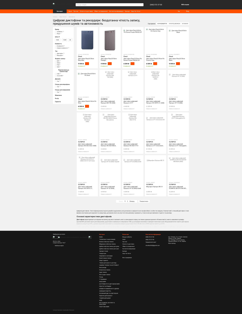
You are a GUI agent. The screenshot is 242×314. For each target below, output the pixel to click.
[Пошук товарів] (141, 4)
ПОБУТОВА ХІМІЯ (104, 306)
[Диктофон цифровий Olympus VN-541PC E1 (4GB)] (155, 83)
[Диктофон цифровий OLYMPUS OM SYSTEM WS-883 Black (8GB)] (178, 168)
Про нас (75, 11)
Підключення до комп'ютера (63, 70)
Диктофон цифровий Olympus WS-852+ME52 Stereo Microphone (108, 145)
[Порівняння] (169, 4)
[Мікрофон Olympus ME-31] (155, 168)
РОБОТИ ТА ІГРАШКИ (105, 286)
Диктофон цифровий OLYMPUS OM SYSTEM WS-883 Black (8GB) (177, 188)
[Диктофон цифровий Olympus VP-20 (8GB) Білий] (133, 168)
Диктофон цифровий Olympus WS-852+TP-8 (131, 145)
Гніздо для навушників (62, 90)
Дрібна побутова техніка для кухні (109, 248)
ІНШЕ (100, 300)
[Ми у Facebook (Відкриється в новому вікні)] (143, 11)
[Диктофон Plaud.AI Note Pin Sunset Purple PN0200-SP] (133, 40)
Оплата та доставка (86, 11)
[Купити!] (87, 63)
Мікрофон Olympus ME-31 (154, 187)
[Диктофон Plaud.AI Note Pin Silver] (87, 83)
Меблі (101, 237)
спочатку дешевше (174, 23)
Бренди (127, 11)
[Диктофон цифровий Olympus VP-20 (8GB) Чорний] (110, 168)
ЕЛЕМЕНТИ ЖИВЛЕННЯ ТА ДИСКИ (109, 288)
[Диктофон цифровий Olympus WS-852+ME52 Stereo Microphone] (110, 125)
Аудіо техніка (103, 272)
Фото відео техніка (104, 274)
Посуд (101, 277)
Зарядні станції (103, 251)
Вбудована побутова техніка (107, 244)
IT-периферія (103, 279)
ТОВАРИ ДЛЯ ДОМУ (105, 298)
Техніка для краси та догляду (107, 263)
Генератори (102, 253)
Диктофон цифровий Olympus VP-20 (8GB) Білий (132, 187)
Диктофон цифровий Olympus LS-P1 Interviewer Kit (154, 145)
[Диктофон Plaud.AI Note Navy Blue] (87, 40)
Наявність (58, 43)
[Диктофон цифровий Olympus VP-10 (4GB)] (178, 83)
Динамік (57, 79)
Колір (57, 98)
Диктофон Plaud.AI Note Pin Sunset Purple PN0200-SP (133, 59)
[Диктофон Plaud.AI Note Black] (178, 40)
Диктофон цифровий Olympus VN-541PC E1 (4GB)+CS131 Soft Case (85, 188)
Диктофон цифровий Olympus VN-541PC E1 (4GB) (155, 102)
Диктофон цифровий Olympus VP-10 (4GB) (176, 102)
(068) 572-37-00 (156, 5)
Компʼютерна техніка (105, 258)
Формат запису (60, 58)
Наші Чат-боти (135, 11)
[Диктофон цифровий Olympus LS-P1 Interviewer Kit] (155, 125)
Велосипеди (102, 267)
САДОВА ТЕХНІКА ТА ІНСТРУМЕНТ (109, 265)
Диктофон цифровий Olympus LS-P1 (130, 102)
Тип (56, 51)
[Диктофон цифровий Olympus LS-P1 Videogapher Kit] (178, 125)
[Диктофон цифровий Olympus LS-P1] (133, 83)
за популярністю (162, 23)
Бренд (57, 29)
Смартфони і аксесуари (105, 256)
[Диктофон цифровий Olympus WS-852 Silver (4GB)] (87, 125)
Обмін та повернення (101, 11)
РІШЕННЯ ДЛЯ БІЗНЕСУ (105, 295)
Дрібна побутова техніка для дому (109, 246)
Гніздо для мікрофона (62, 84)
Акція (70, 11)
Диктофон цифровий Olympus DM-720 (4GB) (108, 102)
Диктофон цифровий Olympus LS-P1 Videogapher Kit (178, 145)
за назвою (185, 23)
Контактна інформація (116, 11)
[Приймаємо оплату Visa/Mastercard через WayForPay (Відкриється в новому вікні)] (73, 237)
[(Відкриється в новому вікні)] (90, 237)
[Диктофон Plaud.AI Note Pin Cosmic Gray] (155, 40)
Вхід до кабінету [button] (127, 237)
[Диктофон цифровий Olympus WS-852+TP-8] (133, 125)
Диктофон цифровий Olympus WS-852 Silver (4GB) (87, 145)
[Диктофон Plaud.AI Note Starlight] (110, 40)
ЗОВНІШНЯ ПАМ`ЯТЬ (105, 291)
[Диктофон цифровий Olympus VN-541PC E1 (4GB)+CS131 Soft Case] (87, 168)
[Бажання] (174, 4)
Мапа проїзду (172, 243)
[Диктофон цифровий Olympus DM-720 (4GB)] (110, 83)
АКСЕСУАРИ (102, 281)
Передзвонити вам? (151, 242)
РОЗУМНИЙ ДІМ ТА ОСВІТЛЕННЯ (108, 293)
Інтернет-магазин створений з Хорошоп (63, 310)
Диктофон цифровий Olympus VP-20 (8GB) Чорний (108, 188)
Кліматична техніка (104, 270)
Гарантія (58, 101)
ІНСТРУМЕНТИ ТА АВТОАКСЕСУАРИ (109, 284)
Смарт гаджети (103, 260)
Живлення (58, 95)
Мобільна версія (59, 245)
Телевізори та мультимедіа (107, 239)
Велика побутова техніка (106, 241)
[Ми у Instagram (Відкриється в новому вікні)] (145, 11)
